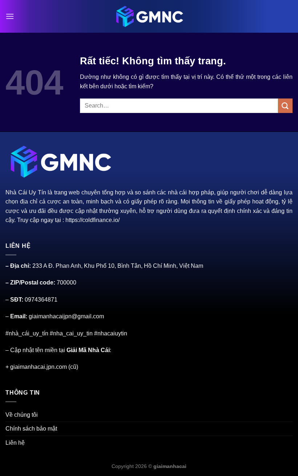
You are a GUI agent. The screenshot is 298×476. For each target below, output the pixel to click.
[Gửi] (285, 105)
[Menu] (9, 16)
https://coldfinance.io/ (92, 220)
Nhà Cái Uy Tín (25, 192)
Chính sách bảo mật (31, 428)
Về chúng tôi (21, 415)
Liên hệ (15, 443)
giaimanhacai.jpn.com (38, 367)
